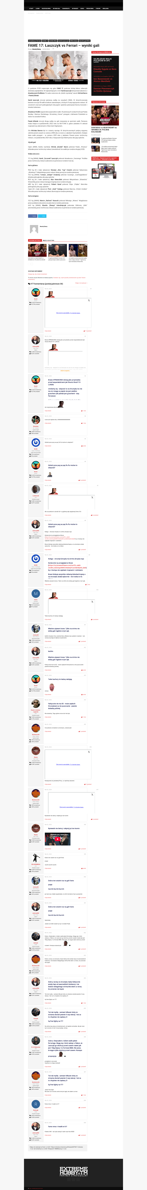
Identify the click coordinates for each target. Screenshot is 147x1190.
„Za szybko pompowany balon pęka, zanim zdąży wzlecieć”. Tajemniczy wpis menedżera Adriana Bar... (78, 259)
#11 (85, 624)
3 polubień (83, 949)
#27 (85, 1072)
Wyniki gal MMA (84, 41)
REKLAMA (106, 8)
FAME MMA (53, 41)
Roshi (35, 299)
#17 (97, 789)
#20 (85, 876)
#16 (91, 747)
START (31, 8)
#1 (91, 288)
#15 (85, 724)
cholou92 (36, 635)
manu (35, 599)
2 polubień (83, 549)
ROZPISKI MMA (46, 8)
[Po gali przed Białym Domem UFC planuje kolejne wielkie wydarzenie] (57, 250)
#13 (85, 675)
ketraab (36, 943)
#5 (85, 438)
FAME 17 (45, 41)
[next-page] (32, 264)
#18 (85, 824)
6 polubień (95, 515)
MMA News (74, 41)
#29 (85, 1122)
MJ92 (35, 449)
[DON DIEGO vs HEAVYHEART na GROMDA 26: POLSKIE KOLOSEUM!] (37, 250)
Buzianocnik (35, 734)
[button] (117, 8)
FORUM (98, 8)
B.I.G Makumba (35, 1047)
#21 (85, 903)
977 (53, 48)
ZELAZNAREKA (35, 864)
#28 (85, 1100)
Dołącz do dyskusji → (81, 283)
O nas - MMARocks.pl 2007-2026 (36, 1188)
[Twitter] (117, 1)
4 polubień (83, 480)
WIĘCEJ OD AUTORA (48, 240)
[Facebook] (112, 1)
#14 (85, 699)
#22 (85, 932)
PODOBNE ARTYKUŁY (35, 240)
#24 (85, 978)
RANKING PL (66, 8)
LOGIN (37, 8)
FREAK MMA (89, 8)
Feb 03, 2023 (48, 288)
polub (84, 446)
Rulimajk (35, 1110)
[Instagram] (115, 1)
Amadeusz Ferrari (39, 13)
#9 (89, 555)
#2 (85, 336)
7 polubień (88, 784)
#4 (85, 416)
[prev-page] (29, 264)
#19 (85, 854)
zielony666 (35, 346)
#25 (85, 1008)
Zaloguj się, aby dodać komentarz (37, 274)
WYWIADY (75, 8)
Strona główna (31, 13)
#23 (85, 955)
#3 (85, 376)
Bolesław (35, 426)
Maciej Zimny (36, 49)
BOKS (82, 8)
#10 (97, 589)
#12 (85, 647)
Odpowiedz (48, 331)
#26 (85, 1036)
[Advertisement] (73, 27)
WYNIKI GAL (56, 8)
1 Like (84, 410)
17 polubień (88, 331)
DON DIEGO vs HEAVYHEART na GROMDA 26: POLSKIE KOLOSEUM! (104, 130)
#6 (85, 461)
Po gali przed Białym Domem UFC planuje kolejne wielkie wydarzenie (109, 140)
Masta (36, 757)
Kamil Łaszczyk (63, 41)
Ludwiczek (36, 495)
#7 (97, 485)
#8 (85, 520)
